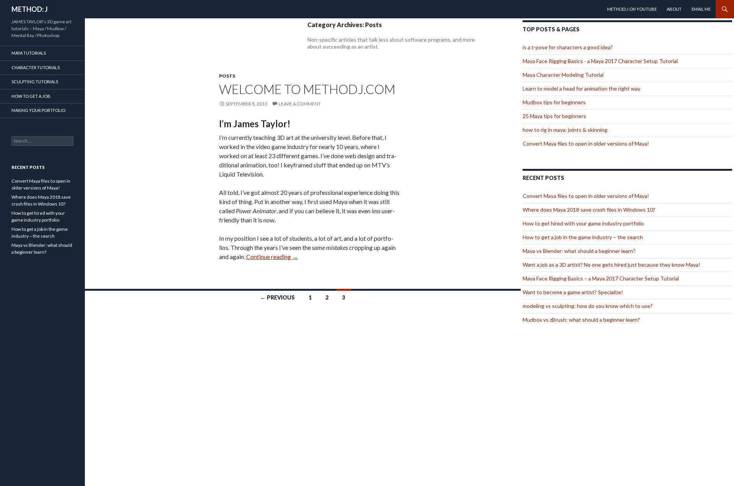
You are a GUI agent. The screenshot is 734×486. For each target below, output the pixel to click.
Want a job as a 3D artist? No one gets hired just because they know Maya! (611, 264)
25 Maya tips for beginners (554, 116)
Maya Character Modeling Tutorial (563, 74)
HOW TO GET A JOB (30, 96)
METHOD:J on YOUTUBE (632, 8)
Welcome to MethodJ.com (307, 89)
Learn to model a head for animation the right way (581, 88)
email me (701, 8)
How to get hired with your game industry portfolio (583, 223)
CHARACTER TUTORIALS (35, 67)
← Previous (277, 297)
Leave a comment (300, 104)
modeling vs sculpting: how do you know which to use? (588, 306)
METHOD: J (29, 9)
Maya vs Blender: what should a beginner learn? (579, 251)
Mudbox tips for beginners (554, 102)
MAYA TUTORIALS (28, 52)
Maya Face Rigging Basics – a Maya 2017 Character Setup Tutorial (601, 278)
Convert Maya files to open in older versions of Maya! (586, 143)
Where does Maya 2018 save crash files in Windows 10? (589, 209)
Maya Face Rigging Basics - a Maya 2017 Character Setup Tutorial (600, 61)
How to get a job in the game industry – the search (583, 237)
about (674, 8)
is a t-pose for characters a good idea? (568, 47)
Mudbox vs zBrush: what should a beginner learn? (581, 319)
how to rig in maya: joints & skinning (565, 129)
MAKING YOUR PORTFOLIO (38, 110)
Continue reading (272, 256)
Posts (227, 76)
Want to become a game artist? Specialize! (573, 292)
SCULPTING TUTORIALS (34, 81)
